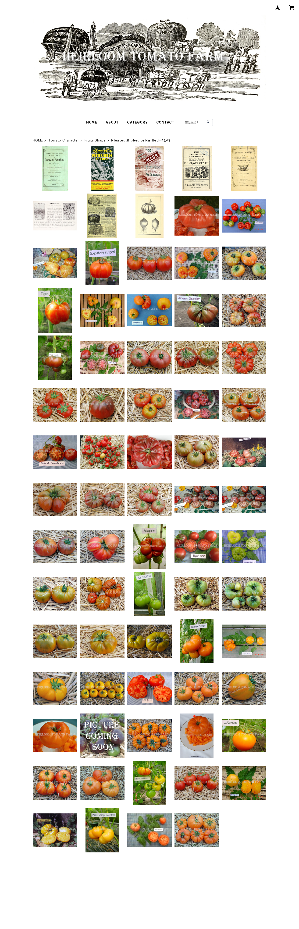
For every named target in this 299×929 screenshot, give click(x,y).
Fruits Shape (95, 140)
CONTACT (165, 122)
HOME (91, 122)
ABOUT (112, 122)
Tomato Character (63, 140)
